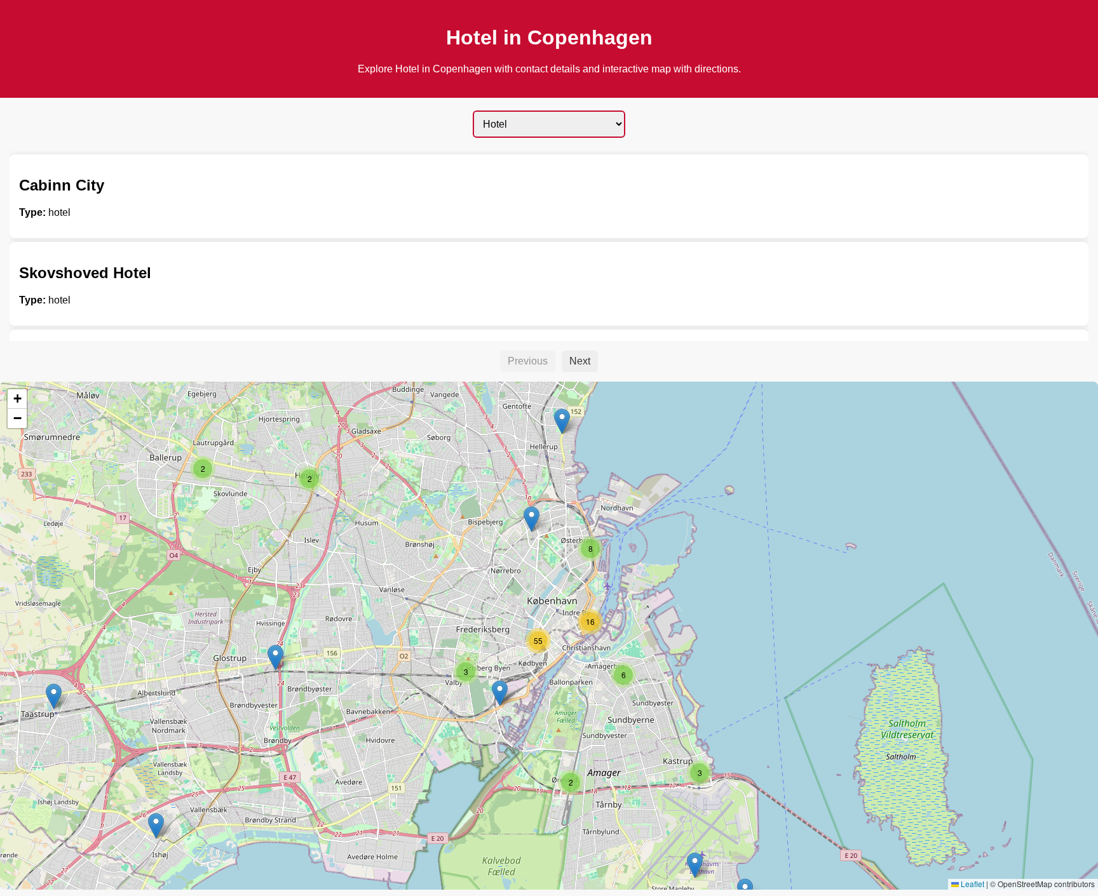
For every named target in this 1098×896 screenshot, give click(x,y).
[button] (275, 658)
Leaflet (971, 883)
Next (579, 361)
